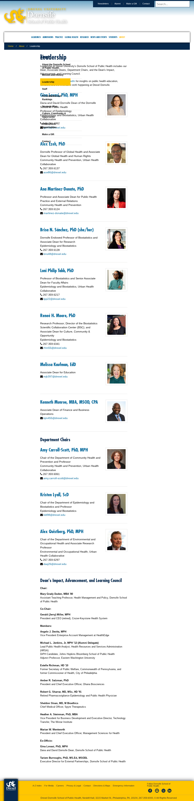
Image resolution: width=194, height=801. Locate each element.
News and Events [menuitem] (99, 37)
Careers (82, 782)
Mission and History (43, 75)
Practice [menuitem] (59, 37)
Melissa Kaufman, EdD (83, 388)
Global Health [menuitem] (71, 37)
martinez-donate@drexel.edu (85, 228)
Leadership (39, 82)
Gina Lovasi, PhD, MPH (83, 102)
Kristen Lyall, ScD (79, 525)
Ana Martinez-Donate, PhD (87, 200)
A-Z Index (59, 782)
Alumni (93, 3)
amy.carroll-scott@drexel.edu (85, 508)
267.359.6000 (97, 798)
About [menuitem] (122, 37)
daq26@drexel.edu (79, 602)
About (46, 46)
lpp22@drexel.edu (79, 323)
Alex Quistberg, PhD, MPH (86, 566)
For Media (71, 782)
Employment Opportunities (40, 126)
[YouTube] (159, 789)
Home (35, 46)
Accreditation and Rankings (42, 98)
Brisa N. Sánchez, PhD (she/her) (83, 248)
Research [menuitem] (84, 37)
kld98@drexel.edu (79, 549)
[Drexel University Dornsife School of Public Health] (60, 22)
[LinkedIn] (166, 789)
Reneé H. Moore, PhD (82, 340)
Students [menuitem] (113, 37)
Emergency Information (94, 786)
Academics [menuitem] (36, 37)
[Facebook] (147, 789)
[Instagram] (153, 789)
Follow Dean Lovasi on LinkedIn (82, 84)
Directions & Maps (124, 782)
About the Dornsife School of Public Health (47, 66)
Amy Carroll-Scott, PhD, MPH (84, 474)
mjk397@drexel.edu (80, 400)
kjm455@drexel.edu (80, 441)
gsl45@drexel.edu (79, 134)
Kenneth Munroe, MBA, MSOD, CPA (84, 423)
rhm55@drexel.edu (79, 372)
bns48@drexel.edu (79, 278)
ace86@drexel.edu (79, 184)
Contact (121, 3)
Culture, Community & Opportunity (44, 115)
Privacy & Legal (96, 782)
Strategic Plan (40, 106)
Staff (35, 89)
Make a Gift (107, 3)
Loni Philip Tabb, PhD (81, 295)
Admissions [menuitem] (48, 37)
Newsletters (78, 3)
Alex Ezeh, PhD (77, 151)
